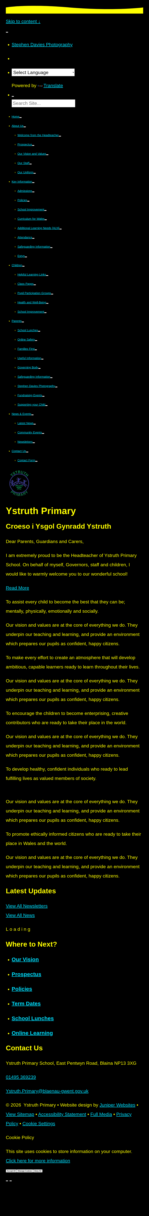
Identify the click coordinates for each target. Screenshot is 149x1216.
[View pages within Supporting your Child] (46, 405)
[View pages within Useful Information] (42, 359)
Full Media (101, 1114)
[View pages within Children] (23, 266)
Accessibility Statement (62, 1114)
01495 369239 (21, 1077)
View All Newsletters (27, 906)
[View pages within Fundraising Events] (43, 396)
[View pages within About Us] (25, 126)
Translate (53, 85)
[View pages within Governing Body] (39, 368)
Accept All (11, 1171)
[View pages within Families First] (36, 349)
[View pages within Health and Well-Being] (47, 303)
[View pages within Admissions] (33, 191)
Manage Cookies (25, 1171)
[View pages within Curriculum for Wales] (46, 219)
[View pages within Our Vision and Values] (47, 154)
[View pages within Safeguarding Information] (51, 247)
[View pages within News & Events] (32, 414)
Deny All (37, 1171)
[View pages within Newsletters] (34, 442)
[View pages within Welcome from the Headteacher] (60, 136)
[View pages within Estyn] (26, 256)
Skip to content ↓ (23, 21)
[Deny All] (10, 1180)
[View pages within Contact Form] (36, 461)
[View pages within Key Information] (33, 182)
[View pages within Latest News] (34, 424)
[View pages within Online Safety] (36, 340)
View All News (20, 915)
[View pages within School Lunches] (39, 331)
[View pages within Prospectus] (33, 145)
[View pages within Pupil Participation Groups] (52, 294)
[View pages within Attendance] (33, 238)
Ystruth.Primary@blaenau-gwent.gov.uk (47, 1091)
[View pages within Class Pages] (35, 284)
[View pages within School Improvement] (45, 210)
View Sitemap (20, 1114)
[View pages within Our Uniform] (34, 173)
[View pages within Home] (20, 117)
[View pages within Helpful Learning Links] (47, 275)
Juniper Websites (117, 1105)
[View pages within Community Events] (43, 433)
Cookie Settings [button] (38, 1123)
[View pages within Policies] (28, 201)
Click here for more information (38, 1160)
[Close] (7, 1180)
